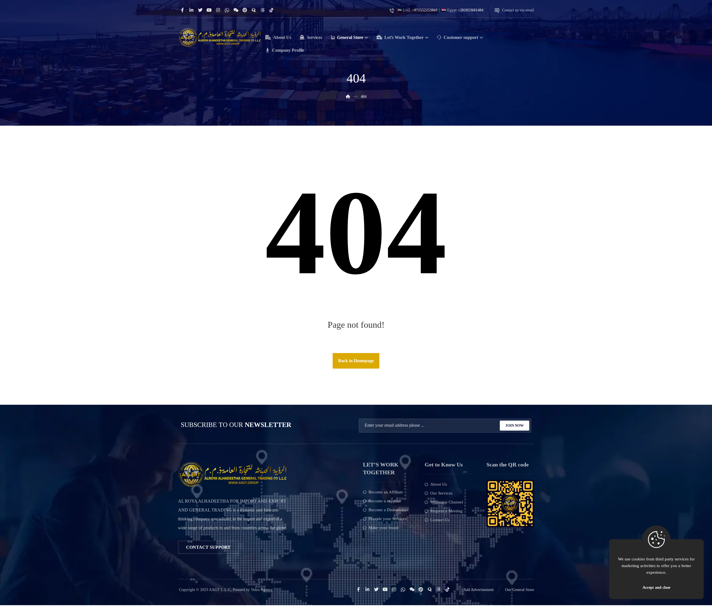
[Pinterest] (244, 10)
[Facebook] (182, 10)
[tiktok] (271, 10)
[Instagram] (218, 10)
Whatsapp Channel (446, 502)
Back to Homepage (356, 360)
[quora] (253, 10)
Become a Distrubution (389, 510)
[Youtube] (209, 10)
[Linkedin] (191, 10)
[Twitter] (200, 10)
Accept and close (656, 587)
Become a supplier (385, 501)
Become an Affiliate (386, 492)
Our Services (441, 493)
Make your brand (384, 527)
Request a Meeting (446, 511)
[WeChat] (235, 10)
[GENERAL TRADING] (219, 37)
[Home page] (348, 97)
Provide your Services (388, 518)
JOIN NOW (514, 425)
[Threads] (262, 10)
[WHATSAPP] (226, 10)
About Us (438, 484)
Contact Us (439, 520)
